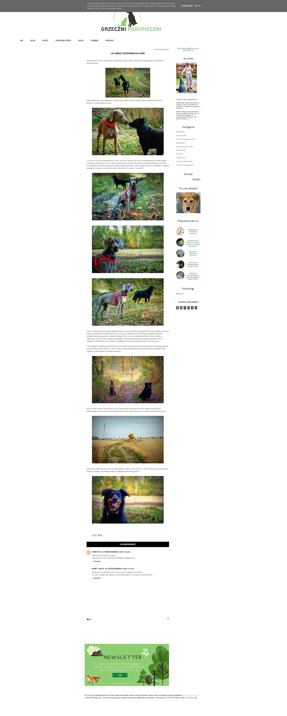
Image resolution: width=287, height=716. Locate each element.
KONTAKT (110, 40)
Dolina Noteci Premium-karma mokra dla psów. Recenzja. (193, 243)
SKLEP (81, 40)
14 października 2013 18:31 (115, 552)
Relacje (179, 143)
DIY (177, 154)
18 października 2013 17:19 (119, 569)
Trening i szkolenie (182, 161)
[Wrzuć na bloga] (95, 535)
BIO (21, 40)
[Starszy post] (168, 618)
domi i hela (98, 569)
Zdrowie (179, 150)
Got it (198, 6)
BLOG (32, 40)
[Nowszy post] (89, 621)
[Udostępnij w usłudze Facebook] (99, 535)
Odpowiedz (97, 561)
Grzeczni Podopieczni (184, 139)
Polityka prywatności (191, 695)
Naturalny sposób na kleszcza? (193, 231)
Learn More (187, 6)
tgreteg (96, 552)
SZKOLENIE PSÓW (63, 40)
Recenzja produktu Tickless (193, 253)
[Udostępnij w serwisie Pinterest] (101, 535)
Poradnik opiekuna (182, 147)
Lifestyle (179, 157)
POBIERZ (94, 40)
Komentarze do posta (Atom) (132, 630)
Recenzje (179, 135)
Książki (178, 132)
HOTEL (45, 40)
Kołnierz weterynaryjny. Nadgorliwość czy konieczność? (193, 276)
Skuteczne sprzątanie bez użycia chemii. (193, 264)
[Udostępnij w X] (97, 535)
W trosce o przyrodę (183, 165)
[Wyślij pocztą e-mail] (93, 535)
